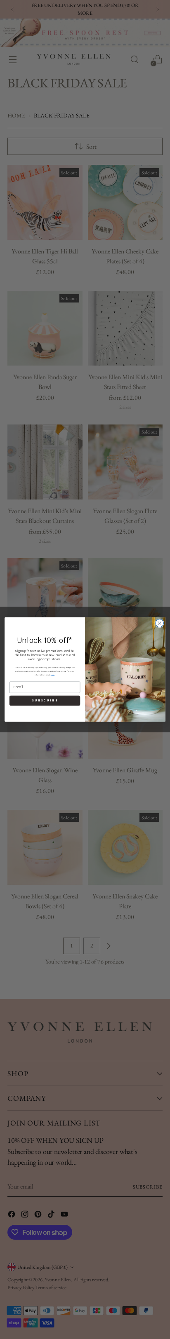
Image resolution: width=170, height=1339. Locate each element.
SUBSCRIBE (45, 700)
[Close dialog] (159, 623)
